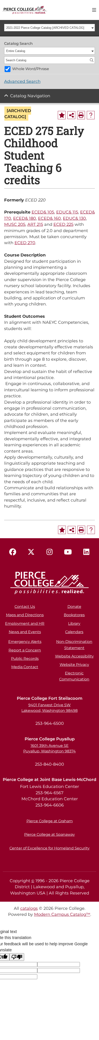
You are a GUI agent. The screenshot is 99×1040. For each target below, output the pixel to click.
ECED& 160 (49, 218)
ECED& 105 (43, 212)
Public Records (25, 658)
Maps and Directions (25, 615)
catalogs (29, 908)
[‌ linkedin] (86, 552)
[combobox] (49, 27)
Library (74, 623)
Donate (74, 606)
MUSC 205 (14, 224)
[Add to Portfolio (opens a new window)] (62, 115)
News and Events (25, 632)
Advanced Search (22, 81)
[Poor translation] (16, 957)
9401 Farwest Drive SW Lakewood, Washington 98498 (49, 708)
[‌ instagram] (49, 552)
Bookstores (74, 615)
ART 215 (35, 224)
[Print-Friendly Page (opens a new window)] (81, 115)
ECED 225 (63, 224)
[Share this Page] (71, 115)
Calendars (74, 632)
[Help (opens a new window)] (91, 115)
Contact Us (25, 606)
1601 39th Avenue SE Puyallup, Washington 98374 (49, 748)
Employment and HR (24, 623)
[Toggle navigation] (94, 10)
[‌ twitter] (31, 552)
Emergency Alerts (24, 641)
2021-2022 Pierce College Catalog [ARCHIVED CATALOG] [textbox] (45, 27)
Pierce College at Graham (49, 821)
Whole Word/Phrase (30, 69)
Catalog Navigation (30, 95)
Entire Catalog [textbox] (15, 51)
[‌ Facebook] (12, 552)
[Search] (91, 60)
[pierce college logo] (25, 9)
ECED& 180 (24, 218)
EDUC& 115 (67, 212)
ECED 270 (25, 242)
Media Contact (24, 667)
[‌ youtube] (68, 552)
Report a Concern (25, 650)
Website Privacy (74, 664)
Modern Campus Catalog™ (62, 914)
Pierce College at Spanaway (49, 834)
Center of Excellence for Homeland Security (49, 848)
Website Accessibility (74, 656)
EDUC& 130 (74, 218)
